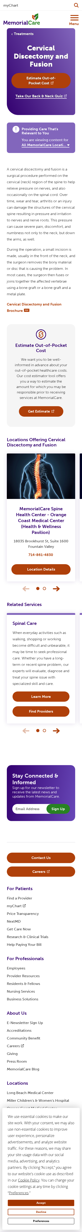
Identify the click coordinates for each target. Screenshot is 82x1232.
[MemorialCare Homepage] (21, 19)
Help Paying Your (24, 944)
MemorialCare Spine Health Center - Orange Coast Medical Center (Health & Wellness (41, 520)
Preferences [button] (18, 1192)
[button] (37, 588)
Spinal (25, 623)
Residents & (23, 984)
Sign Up (58, 809)
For (20, 888)
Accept (41, 1203)
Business (22, 999)
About (17, 1013)
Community (23, 1038)
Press (17, 1061)
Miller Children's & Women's (38, 1100)
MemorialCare (23, 1069)
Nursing (21, 991)
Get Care (19, 929)
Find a (19, 898)
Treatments (23, 34)
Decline (41, 1212)
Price (23, 913)
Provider (23, 976)
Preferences (41, 1221)
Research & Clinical (27, 937)
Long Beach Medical (30, 1093)
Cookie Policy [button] (28, 1180)
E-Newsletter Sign (25, 1023)
